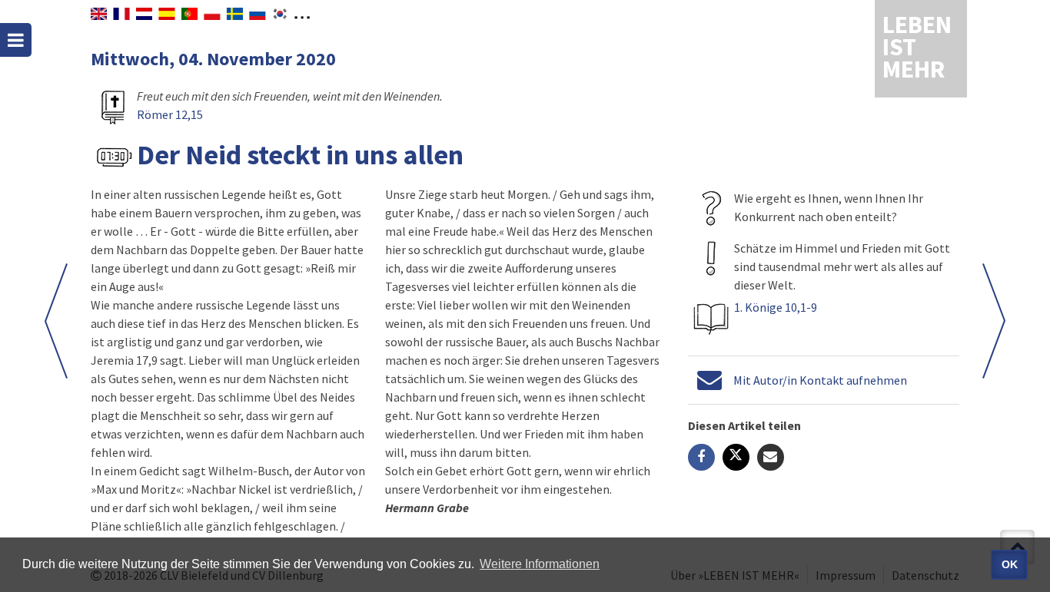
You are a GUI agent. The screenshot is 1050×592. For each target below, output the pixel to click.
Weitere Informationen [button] (540, 564)
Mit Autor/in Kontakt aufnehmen (820, 380)
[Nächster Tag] (993, 321)
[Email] (770, 457)
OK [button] (1010, 564)
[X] (736, 457)
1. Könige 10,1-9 (775, 307)
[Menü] (16, 40)
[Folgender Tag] (56, 321)
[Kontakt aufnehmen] (709, 380)
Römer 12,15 (170, 114)
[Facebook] (701, 457)
